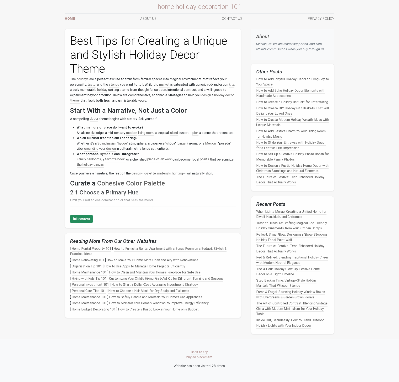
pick (195, 133)
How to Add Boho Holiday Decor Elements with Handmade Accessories (290, 93)
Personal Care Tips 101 (89, 291)
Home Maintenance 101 (89, 272)
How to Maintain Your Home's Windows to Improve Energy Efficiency (159, 303)
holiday (102, 90)
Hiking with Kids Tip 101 (89, 279)
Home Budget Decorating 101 (94, 309)
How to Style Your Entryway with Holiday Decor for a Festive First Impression (291, 145)
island (174, 133)
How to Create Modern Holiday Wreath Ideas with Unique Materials (292, 122)
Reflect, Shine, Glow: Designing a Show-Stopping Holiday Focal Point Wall (291, 237)
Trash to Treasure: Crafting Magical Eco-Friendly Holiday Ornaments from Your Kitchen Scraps (291, 225)
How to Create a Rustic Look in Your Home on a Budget (158, 309)
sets (134, 200)
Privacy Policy (321, 19)
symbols (106, 154)
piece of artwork (159, 159)
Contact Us (232, 19)
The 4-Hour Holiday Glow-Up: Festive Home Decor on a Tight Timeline (288, 271)
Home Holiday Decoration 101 (199, 7)
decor (94, 119)
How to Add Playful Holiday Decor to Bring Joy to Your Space (292, 81)
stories (114, 85)
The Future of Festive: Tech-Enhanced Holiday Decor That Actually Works (290, 179)
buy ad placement (199, 357)
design (206, 95)
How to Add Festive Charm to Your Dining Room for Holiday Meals (291, 133)
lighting (177, 173)
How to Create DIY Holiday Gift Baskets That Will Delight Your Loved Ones (292, 110)
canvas (99, 165)
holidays (83, 79)
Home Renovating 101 (88, 260)
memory (92, 127)
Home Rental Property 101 (91, 249)
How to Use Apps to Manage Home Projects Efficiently (144, 266)
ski (93, 133)
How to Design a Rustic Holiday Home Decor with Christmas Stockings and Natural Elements (292, 168)
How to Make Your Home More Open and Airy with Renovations (152, 260)
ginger (182, 143)
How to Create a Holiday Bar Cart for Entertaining (292, 102)
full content (81, 219)
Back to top (199, 352)
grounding (91, 149)
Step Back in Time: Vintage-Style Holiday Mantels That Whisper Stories (286, 283)
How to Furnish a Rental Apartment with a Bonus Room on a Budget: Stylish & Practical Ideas (148, 251)
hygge (122, 143)
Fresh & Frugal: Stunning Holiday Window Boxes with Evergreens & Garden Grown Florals (290, 294)
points (204, 159)
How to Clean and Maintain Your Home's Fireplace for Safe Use (155, 272)
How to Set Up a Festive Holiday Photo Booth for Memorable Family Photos (292, 156)
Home (70, 19)
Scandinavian (106, 143)
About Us (148, 19)
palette (150, 173)
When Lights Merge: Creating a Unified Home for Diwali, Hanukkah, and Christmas (291, 214)
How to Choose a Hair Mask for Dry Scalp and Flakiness (148, 291)
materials (164, 173)
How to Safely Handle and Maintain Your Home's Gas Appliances (155, 297)
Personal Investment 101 (90, 285)
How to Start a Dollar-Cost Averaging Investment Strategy (154, 285)
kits (231, 85)
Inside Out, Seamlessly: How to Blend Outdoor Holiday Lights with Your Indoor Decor (290, 323)
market (164, 85)
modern (131, 133)
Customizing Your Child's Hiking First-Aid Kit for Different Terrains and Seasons (166, 279)
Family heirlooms (89, 159)
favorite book (115, 159)
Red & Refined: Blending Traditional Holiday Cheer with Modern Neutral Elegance (292, 260)
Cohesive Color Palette (131, 183)
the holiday (85, 165)
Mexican (211, 143)
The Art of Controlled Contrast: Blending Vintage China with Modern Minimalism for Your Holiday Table (292, 308)
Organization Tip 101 (87, 266)
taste (91, 85)
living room (146, 133)
